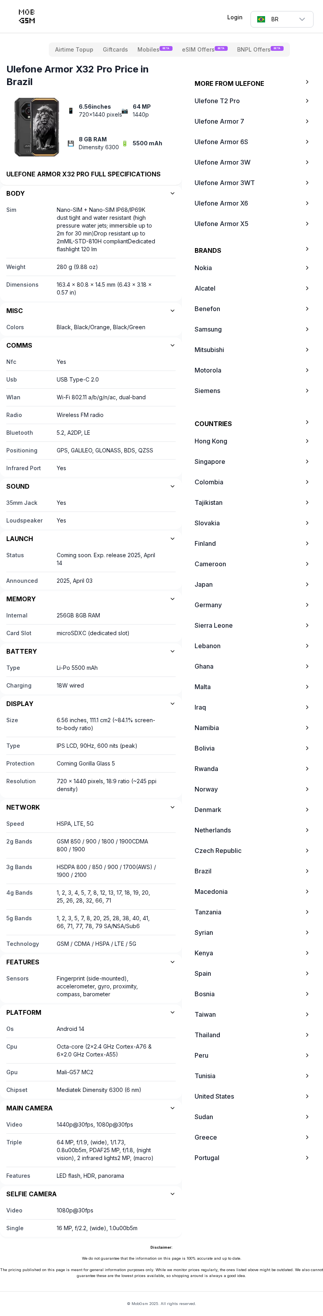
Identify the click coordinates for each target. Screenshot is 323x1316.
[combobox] (282, 19)
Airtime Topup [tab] (74, 49)
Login (235, 17)
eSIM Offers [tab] (203, 49)
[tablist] (169, 50)
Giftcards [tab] (115, 49)
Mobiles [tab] (153, 49)
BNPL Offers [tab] (258, 49)
